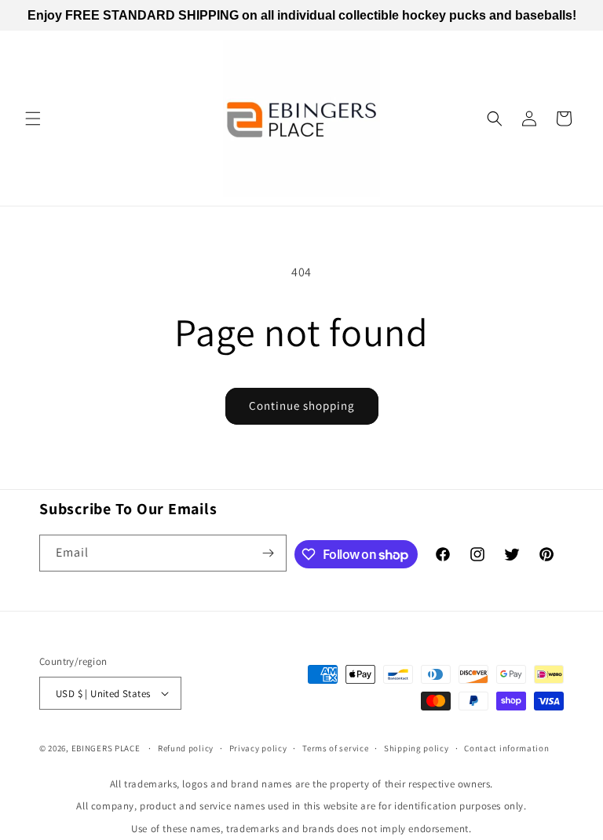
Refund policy (186, 748)
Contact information (506, 748)
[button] (33, 118)
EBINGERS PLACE (106, 748)
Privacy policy (258, 748)
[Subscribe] (268, 553)
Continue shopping (302, 405)
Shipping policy (416, 748)
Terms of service (335, 748)
